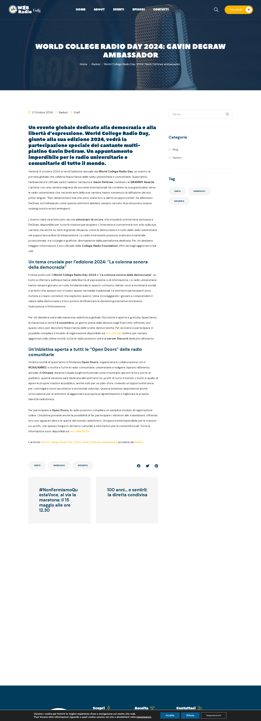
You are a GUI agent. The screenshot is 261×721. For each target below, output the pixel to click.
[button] (239, 9)
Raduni (96, 64)
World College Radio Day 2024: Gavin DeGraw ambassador (79, 442)
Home (80, 10)
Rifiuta (190, 715)
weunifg (83, 465)
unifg (37, 465)
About (99, 10)
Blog (175, 149)
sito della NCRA (79, 431)
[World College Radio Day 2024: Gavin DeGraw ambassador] (156, 466)
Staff (77, 112)
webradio (59, 465)
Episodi (138, 10)
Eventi (118, 10)
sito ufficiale (113, 333)
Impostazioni (213, 715)
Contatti (161, 10)
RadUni (138, 442)
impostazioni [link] (143, 717)
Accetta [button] (170, 715)
